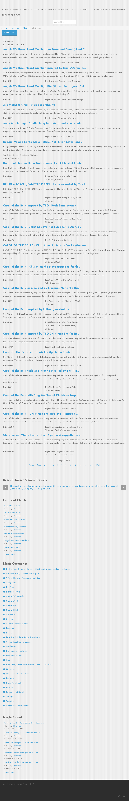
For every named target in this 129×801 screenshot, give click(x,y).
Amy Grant (54, 176)
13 (85, 465)
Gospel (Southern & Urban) (18, 642)
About (26, 10)
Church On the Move (58, 280)
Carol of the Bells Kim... (15, 520)
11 (75, 465)
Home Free (69, 452)
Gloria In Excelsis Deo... (14, 534)
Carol (72, 259)
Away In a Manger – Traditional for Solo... (23, 733)
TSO (51, 240)
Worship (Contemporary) (17, 706)
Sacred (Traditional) (15, 692)
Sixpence (53, 301)
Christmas (62, 118)
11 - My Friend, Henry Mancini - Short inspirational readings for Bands (38, 569)
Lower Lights (55, 198)
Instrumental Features (16, 651)
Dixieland (10, 628)
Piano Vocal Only (14, 683)
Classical (53, 118)
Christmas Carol (56, 137)
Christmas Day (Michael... (16, 527)
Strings (9, 697)
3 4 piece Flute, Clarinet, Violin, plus (22, 574)
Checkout (9, 33)
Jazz (8, 660)
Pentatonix (64, 366)
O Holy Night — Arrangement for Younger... (24, 723)
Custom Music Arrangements (109, 10)
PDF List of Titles (11, 15)
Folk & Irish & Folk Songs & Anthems (23, 638)
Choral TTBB (12, 610)
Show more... (10, 555)
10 (70, 465)
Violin (78, 198)
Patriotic (10, 678)
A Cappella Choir (68, 176)
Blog (15, 10)
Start (31, 465)
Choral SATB (12, 601)
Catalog (38, 10)
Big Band (34, 155)
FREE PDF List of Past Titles (62, 10)
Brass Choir (75, 366)
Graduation (11, 647)
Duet (57, 262)
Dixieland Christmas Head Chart (64, 63)
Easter (9, 633)
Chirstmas (54, 283)
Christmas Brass (74, 427)
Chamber (72, 118)
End (98, 465)
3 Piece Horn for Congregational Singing (24, 578)
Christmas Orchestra (63, 240)
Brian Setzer (13, 155)
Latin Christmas (74, 81)
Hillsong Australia (57, 323)
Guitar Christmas (11, 159)
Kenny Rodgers (56, 452)
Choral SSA (11, 606)
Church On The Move (59, 259)
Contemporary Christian (17, 624)
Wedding (10, 701)
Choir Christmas (62, 326)
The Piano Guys (56, 387)
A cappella (11, 583)
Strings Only (70, 387)
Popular (9, 688)
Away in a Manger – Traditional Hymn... (22, 743)
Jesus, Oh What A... (13, 548)
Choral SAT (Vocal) (15, 597)
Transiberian (60, 427)
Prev (39, 465)
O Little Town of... (12, 506)
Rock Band (76, 219)
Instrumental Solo (14, 656)
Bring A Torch (68, 198)
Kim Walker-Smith (57, 100)
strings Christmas (66, 301)
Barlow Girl (54, 409)
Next (91, 465)
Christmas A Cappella (55, 455)
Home (5, 10)
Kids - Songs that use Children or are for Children (29, 665)
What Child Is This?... (14, 513)
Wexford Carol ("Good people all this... (21, 753)
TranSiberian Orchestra (59, 219)
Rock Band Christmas (64, 347)
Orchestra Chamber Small (18, 674)
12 (80, 465)
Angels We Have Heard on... (17, 541)
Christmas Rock (52, 430)
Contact (84, 10)
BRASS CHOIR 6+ (14, 592)
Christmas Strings (57, 81)
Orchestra (10, 669)
